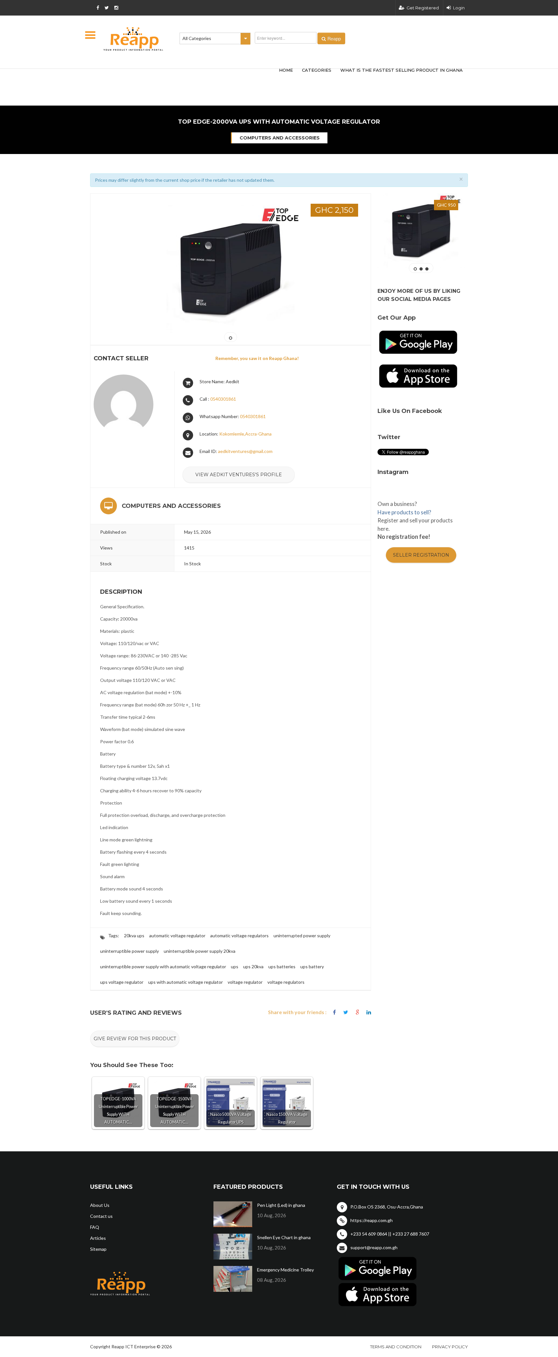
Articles (98, 1238)
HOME (286, 70)
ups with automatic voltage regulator (185, 982)
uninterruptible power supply (129, 951)
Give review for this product (135, 1039)
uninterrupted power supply (302, 935)
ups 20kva (253, 966)
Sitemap (98, 1249)
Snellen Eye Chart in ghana (284, 1237)
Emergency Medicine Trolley (285, 1269)
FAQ (94, 1227)
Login (459, 7)
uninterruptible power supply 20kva (199, 951)
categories (316, 70)
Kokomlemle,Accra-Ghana (245, 434)
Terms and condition (395, 1346)
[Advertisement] (185, 77)
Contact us (101, 1216)
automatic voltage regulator (177, 935)
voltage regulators (286, 982)
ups (234, 966)
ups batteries (281, 966)
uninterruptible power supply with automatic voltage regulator (163, 966)
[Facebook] (334, 1012)
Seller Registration (421, 555)
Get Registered (423, 7)
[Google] (357, 1012)
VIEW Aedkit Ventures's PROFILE (238, 475)
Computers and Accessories (280, 138)
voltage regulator (245, 982)
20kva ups (134, 935)
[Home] (133, 39)
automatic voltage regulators (239, 935)
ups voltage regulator (121, 982)
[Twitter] (345, 1012)
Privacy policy (450, 1346)
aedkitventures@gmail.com (245, 451)
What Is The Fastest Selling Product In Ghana (401, 70)
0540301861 (223, 399)
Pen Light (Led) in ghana (281, 1205)
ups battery (312, 966)
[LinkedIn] (369, 1012)
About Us (99, 1205)
